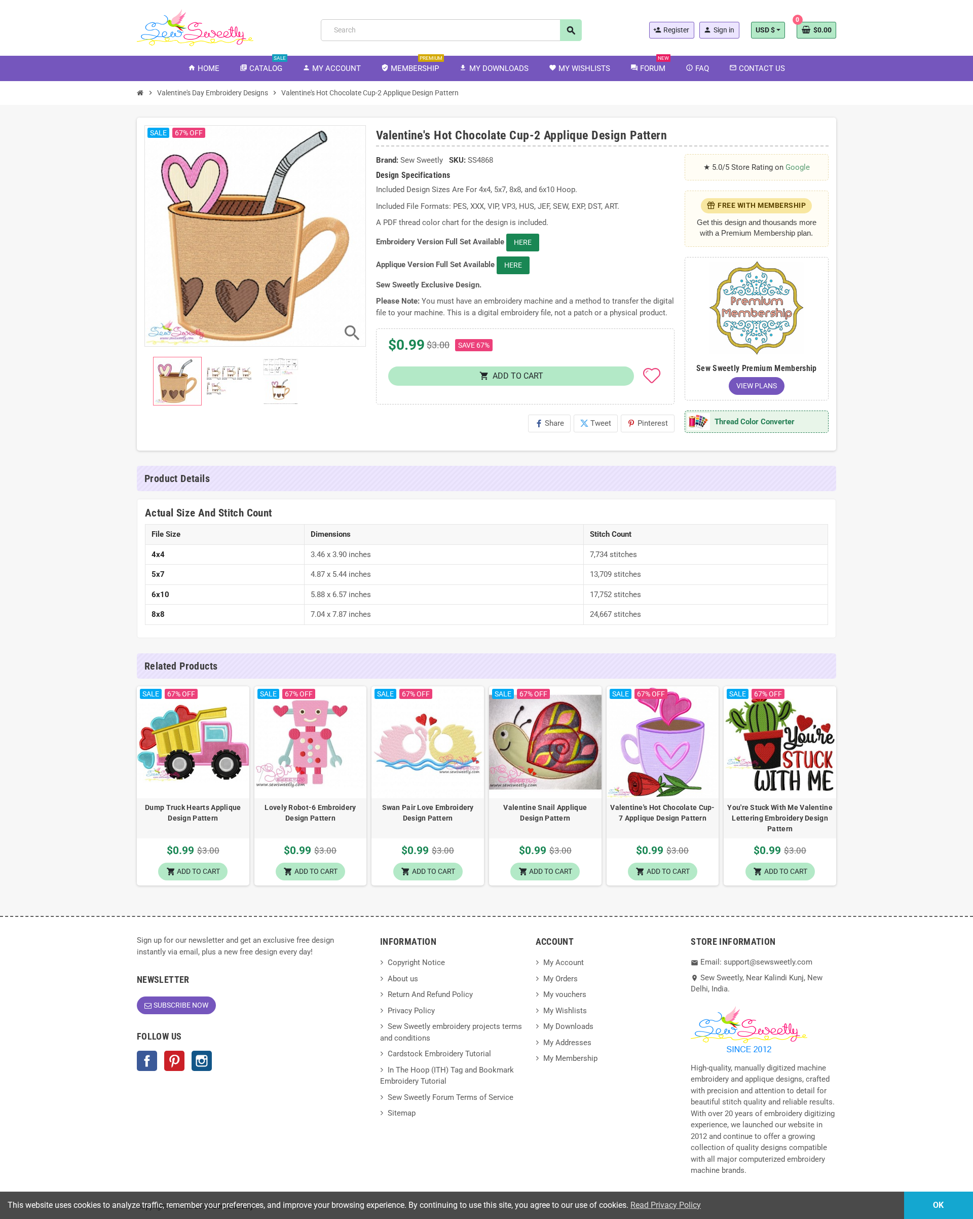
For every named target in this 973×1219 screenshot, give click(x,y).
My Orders (560, 978)
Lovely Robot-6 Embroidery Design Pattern (310, 812)
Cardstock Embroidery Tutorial (439, 1053)
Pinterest (647, 423)
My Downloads (568, 1026)
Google (797, 167)
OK (938, 1205)
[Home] (140, 93)
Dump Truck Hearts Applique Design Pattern (193, 812)
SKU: (457, 160)
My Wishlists (565, 1010)
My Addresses (567, 1042)
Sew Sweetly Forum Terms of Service (450, 1097)
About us (403, 978)
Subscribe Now (181, 1005)
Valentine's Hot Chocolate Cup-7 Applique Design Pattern (662, 812)
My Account (563, 962)
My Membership (570, 1058)
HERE (523, 242)
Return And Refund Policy (430, 994)
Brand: (387, 160)
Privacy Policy (411, 1010)
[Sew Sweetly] (195, 26)
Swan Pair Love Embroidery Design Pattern (428, 812)
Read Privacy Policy (665, 1205)
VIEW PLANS (756, 386)
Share (549, 423)
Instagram (202, 1061)
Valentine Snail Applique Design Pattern (545, 812)
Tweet (595, 423)
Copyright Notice (416, 962)
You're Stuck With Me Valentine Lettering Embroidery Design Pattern (779, 818)
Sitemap (402, 1113)
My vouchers (564, 994)
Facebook (147, 1061)
